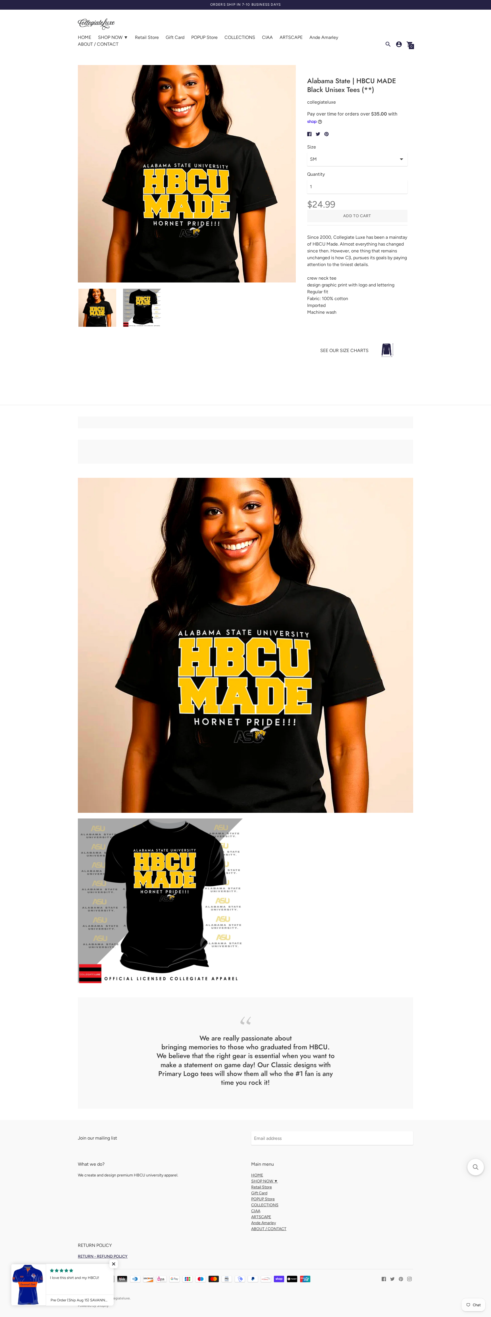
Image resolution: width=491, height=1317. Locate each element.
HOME (84, 37)
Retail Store (147, 37)
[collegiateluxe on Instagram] (409, 1278)
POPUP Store (204, 37)
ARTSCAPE (291, 37)
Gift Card (175, 37)
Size (311, 147)
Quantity (316, 174)
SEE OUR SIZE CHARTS (344, 350)
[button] (113, 1264)
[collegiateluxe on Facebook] (384, 1278)
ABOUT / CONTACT (98, 44)
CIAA (267, 37)
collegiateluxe (119, 1298)
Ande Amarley (323, 37)
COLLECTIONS (239, 37)
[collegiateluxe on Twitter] (392, 1278)
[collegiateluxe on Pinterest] (401, 1278)
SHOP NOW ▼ (113, 37)
